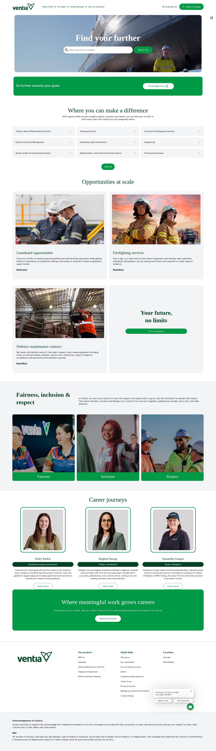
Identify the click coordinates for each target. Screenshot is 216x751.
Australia (166, 657)
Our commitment (127, 662)
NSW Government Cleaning (89, 676)
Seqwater (82, 662)
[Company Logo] (24, 7)
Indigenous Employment (88, 672)
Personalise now (156, 86)
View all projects (156, 331)
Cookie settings (127, 696)
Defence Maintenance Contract (91, 667)
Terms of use (126, 681)
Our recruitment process (131, 667)
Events (123, 672)
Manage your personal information (135, 691)
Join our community (96, 7)
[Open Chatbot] (190, 706)
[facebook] (15, 706)
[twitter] (31, 706)
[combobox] (98, 49)
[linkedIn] (23, 706)
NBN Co (81, 657)
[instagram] (39, 706)
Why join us (125, 657)
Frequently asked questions (132, 676)
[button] (108, 167)
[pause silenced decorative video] (211, 18)
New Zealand (168, 662)
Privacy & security (128, 686)
